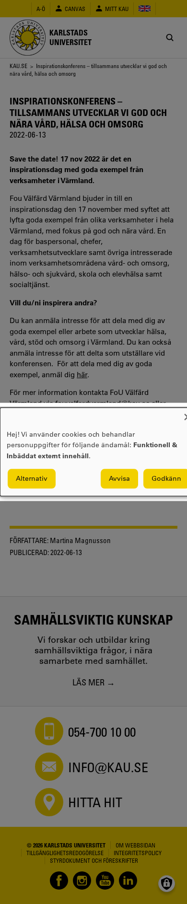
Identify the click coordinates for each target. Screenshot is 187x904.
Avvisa (119, 479)
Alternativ (31, 479)
